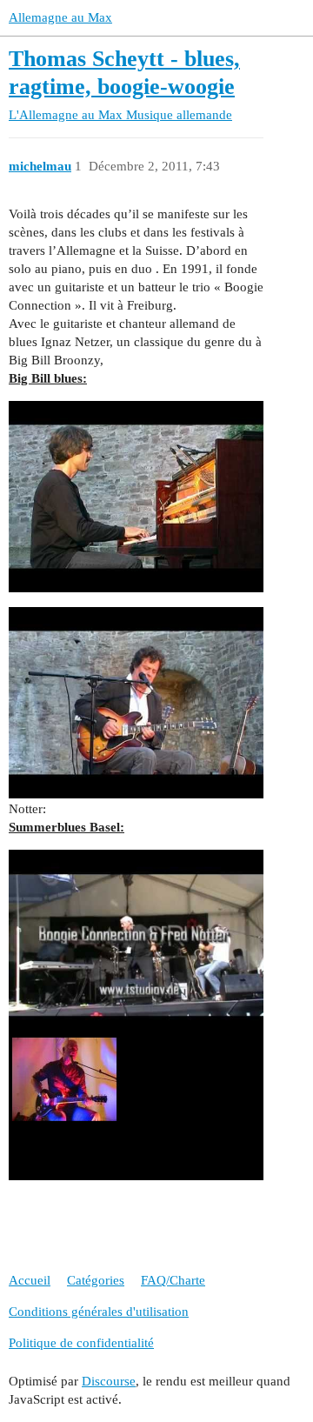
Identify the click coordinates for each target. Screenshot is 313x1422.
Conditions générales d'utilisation (99, 1312)
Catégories (95, 1280)
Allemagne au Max (60, 17)
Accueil (29, 1280)
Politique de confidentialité (81, 1343)
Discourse (109, 1381)
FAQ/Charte (173, 1280)
